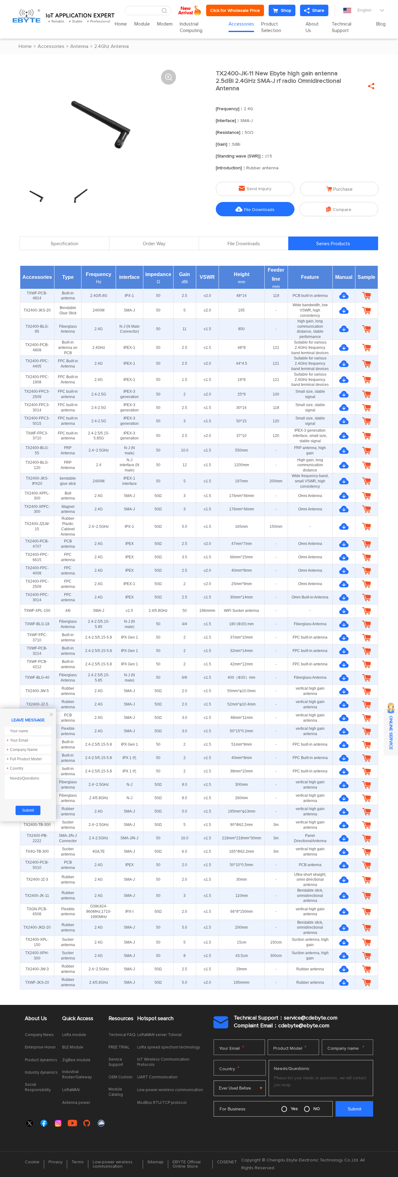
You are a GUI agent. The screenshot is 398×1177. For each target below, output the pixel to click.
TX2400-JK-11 (37, 895)
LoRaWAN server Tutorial (159, 1035)
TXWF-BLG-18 (37, 624)
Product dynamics (41, 1060)
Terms (78, 1162)
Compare (338, 209)
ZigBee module (76, 1060)
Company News (39, 1035)
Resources (121, 1018)
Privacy (55, 1162)
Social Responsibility (38, 1087)
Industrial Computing (191, 27)
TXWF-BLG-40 (37, 677)
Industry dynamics (41, 1073)
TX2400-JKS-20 (37, 310)
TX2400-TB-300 (37, 825)
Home (121, 24)
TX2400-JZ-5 (37, 704)
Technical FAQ (122, 1035)
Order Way (154, 243)
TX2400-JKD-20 (37, 927)
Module (142, 24)
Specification (64, 243)
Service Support (116, 1062)
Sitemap (155, 1162)
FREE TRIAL (119, 1047)
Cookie (32, 1162)
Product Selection (271, 27)
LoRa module (74, 1035)
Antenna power (76, 1103)
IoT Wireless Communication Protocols (163, 1062)
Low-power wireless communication (170, 1090)
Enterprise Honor (40, 1047)
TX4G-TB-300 (37, 851)
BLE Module (72, 1047)
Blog (381, 24)
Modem (165, 24)
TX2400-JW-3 (37, 969)
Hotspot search (155, 1018)
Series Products (333, 243)
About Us (312, 27)
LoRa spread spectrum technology (168, 1047)
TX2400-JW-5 (37, 691)
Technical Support (341, 27)
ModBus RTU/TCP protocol (162, 1103)
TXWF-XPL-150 (37, 610)
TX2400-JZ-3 (37, 879)
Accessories (241, 24)
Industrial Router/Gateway (77, 1074)
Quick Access (77, 1018)
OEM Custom (120, 1077)
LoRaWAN (71, 1090)
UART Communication (157, 1077)
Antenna (79, 46)
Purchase (339, 189)
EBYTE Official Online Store (187, 1164)
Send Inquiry (255, 188)
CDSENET (227, 1162)
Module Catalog (116, 1092)
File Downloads (255, 209)
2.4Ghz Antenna (111, 46)
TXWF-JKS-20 (37, 982)
